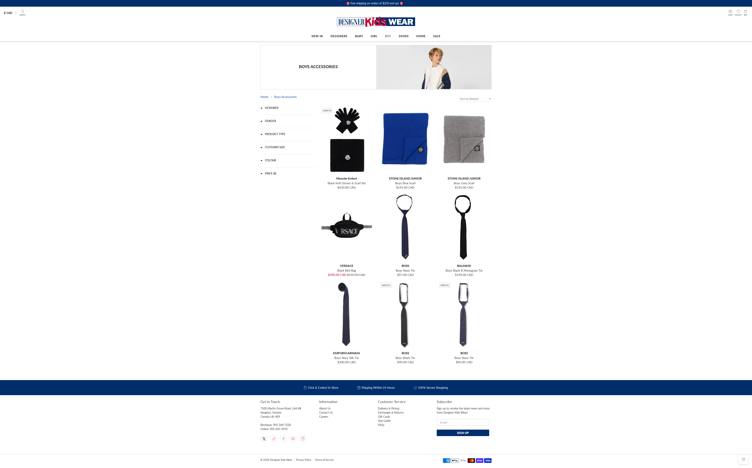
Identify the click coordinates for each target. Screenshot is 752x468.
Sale (436, 36)
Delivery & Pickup (388, 408)
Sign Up (463, 433)
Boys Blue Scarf (405, 183)
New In (317, 36)
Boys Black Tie (405, 358)
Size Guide (384, 420)
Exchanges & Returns (391, 412)
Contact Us (326, 412)
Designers (339, 36)
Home (421, 36)
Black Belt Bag (346, 270)
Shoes (404, 36)
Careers (323, 416)
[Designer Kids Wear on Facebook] (283, 438)
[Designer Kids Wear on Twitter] (264, 438)
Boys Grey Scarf (464, 183)
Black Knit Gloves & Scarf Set (347, 183)
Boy (388, 36)
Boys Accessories (285, 96)
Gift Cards (384, 416)
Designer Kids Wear (281, 459)
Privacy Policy (303, 459)
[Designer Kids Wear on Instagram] (302, 438)
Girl (374, 36)
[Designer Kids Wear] (376, 22)
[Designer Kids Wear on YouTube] (293, 438)
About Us (325, 408)
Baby (359, 36)
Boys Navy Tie (405, 270)
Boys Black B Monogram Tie (464, 270)
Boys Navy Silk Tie (346, 358)
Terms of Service (324, 459)
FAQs (381, 424)
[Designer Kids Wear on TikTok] (273, 438)
